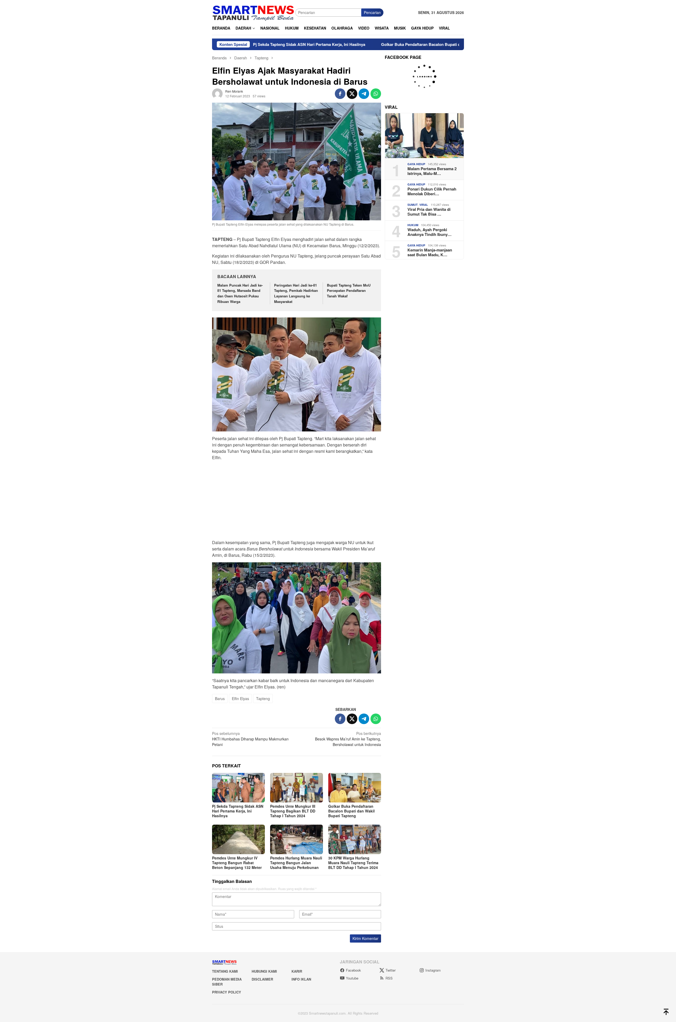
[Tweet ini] (352, 93)
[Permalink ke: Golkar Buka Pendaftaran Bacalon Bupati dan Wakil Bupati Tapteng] (354, 787)
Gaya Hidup (416, 164)
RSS (389, 978)
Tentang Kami (225, 971)
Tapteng (263, 698)
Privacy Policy (226, 992)
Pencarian (372, 12)
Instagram (433, 970)
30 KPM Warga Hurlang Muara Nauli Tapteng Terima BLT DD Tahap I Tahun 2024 (353, 862)
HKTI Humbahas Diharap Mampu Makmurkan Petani (250, 739)
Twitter (391, 970)
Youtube (352, 978)
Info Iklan (301, 979)
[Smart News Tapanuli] (253, 12)
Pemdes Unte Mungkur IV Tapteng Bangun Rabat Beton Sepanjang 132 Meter (237, 862)
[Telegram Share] (364, 93)
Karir (297, 971)
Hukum (412, 225)
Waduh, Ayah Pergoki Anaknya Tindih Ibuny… (429, 232)
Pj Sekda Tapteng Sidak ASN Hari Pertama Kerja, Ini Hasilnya (260, 44)
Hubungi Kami (264, 971)
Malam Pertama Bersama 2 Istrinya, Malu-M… (432, 171)
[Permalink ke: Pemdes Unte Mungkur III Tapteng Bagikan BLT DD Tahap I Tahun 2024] (296, 787)
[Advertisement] (296, 502)
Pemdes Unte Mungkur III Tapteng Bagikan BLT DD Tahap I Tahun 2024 (292, 811)
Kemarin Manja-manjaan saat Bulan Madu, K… (429, 252)
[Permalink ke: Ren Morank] (217, 93)
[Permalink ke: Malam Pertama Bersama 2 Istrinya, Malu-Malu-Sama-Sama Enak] (424, 135)
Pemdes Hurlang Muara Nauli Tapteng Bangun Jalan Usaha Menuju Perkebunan (296, 862)
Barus (220, 698)
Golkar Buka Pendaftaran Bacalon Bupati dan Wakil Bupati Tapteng (394, 44)
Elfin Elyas (240, 698)
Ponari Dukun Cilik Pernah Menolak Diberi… (431, 191)
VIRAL (423, 205)
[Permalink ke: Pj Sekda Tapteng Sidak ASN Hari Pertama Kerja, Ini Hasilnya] (238, 787)
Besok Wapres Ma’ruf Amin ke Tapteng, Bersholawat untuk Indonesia (348, 739)
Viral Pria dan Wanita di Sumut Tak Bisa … (428, 211)
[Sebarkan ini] (340, 93)
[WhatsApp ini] (375, 93)
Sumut (412, 205)
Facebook (353, 970)
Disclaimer (262, 979)
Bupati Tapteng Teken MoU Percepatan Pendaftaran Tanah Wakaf (348, 291)
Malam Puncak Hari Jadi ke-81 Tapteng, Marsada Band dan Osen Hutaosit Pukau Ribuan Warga (240, 293)
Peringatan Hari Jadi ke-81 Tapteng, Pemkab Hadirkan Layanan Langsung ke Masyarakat (296, 293)
